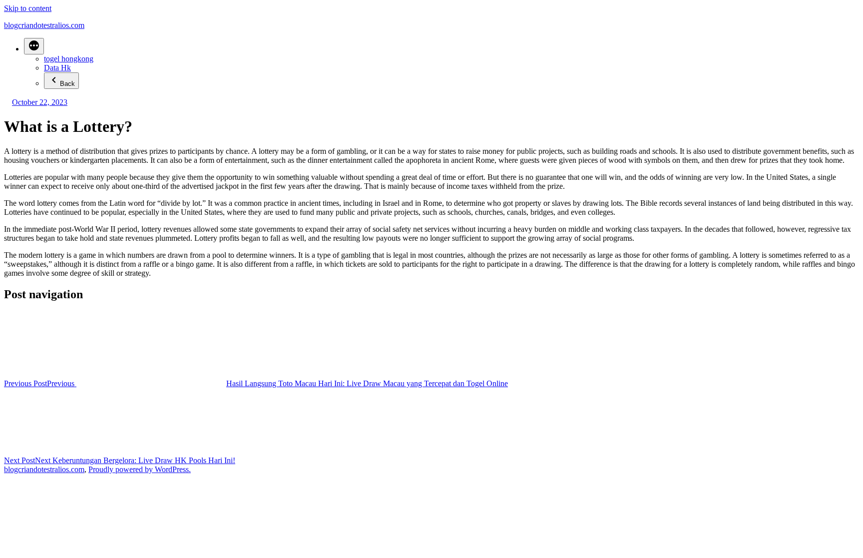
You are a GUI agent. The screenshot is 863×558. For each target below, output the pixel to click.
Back (67, 83)
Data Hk (57, 67)
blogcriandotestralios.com (44, 25)
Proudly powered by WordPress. (139, 469)
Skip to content (27, 8)
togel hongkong (68, 58)
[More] (34, 46)
